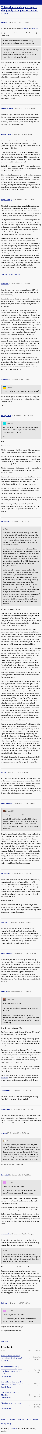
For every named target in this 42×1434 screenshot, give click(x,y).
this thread (24, 29)
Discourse (13, 1428)
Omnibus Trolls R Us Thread (11, 274)
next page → (5, 1341)
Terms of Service (32, 1419)
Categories (11, 1419)
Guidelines (20, 1419)
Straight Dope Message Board (11, 2)
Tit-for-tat (4, 1078)
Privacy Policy (6, 1424)
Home (3, 1419)
